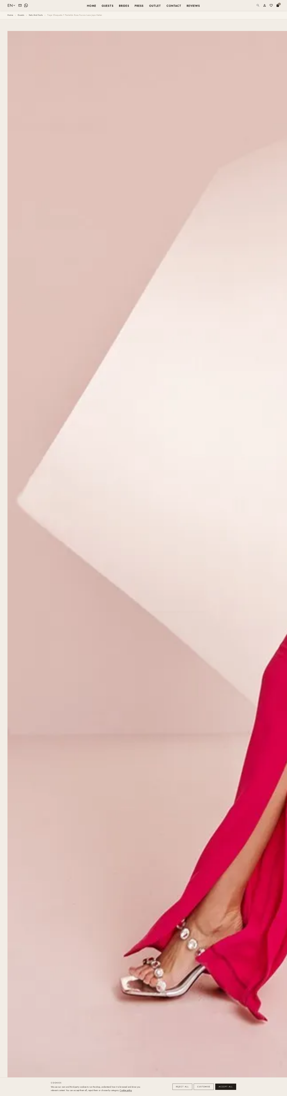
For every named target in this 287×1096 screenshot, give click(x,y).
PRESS (139, 5)
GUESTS (108, 5)
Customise (203, 1086)
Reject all (182, 1086)
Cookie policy (126, 1090)
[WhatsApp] (26, 5)
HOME (91, 5)
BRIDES (124, 5)
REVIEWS (193, 5)
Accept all (226, 1086)
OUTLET (155, 5)
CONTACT (174, 5)
